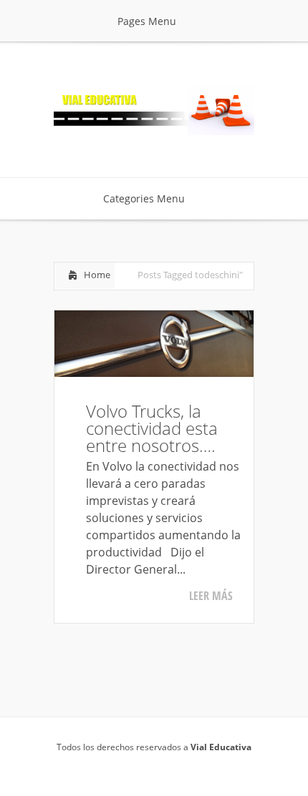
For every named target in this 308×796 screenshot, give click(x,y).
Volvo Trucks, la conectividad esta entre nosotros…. (152, 428)
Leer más (211, 595)
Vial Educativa (221, 747)
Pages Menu (146, 21)
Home (97, 274)
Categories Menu (144, 198)
